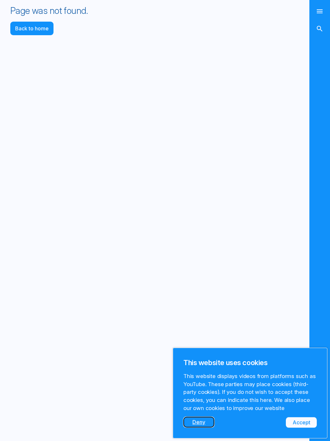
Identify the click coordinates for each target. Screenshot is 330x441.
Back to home (32, 28)
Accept (305, 423)
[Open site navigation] (320, 11)
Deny (203, 423)
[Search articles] (320, 29)
